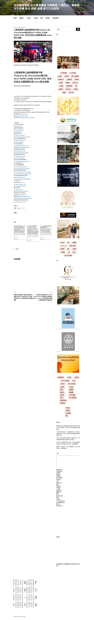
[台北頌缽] (68, 341)
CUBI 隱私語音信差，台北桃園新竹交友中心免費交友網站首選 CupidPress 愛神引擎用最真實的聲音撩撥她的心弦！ (68, 433)
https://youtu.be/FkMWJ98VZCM (22, 86)
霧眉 (42, 18)
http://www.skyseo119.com (19, 140)
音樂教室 (58, 472)
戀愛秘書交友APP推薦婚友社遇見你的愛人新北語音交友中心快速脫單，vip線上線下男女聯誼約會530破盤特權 (68, 427)
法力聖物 (29, 18)
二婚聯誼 (74, 248)
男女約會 (63, 383)
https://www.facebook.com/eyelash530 (22, 178)
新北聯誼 (68, 407)
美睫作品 (62, 395)
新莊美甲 (62, 392)
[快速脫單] (68, 229)
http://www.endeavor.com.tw (20, 185)
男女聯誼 (69, 377)
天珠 (69, 252)
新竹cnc (58, 504)
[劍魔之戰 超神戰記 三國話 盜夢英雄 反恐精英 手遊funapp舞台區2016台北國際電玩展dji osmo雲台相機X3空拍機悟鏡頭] (20, 232)
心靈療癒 (74, 242)
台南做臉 (61, 85)
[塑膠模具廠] (68, 176)
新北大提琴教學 (72, 397)
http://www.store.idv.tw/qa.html (20, 166)
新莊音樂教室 (55, 18)
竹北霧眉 (36, 18)
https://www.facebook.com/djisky (27, 117)
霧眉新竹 (22, 18)
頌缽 (76, 85)
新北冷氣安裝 (59, 477)
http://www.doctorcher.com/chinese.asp (22, 171)
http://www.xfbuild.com (19, 129)
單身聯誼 (62, 248)
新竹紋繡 (71, 564)
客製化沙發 (75, 82)
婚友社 (74, 252)
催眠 (67, 415)
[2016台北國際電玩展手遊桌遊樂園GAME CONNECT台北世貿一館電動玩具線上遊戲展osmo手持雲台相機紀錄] (46, 232)
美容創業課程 (69, 85)
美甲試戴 (76, 89)
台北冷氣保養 (73, 72)
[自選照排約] (68, 154)
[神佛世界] (68, 106)
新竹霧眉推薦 (66, 564)
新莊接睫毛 (62, 403)
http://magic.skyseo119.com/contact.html (23, 198)
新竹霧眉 (47, 18)
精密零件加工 (59, 469)
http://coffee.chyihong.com (19, 177)
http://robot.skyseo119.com (22, 115)
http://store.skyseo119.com (20, 156)
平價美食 (68, 410)
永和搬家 (61, 82)
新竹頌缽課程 (64, 72)
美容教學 (77, 79)
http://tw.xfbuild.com (18, 131)
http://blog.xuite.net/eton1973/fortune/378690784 (26, 65)
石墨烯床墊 (69, 79)
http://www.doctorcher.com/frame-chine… (23, 173)
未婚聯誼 (63, 252)
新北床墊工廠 (59, 495)
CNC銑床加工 (59, 471)
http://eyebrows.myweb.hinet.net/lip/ (21, 147)
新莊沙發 (58, 479)
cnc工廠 (58, 489)
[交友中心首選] (68, 273)
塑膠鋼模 (71, 389)
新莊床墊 (58, 476)
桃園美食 (68, 82)
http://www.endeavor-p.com (20, 184)
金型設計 (58, 486)
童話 (68, 248)
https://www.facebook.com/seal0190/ (22, 136)
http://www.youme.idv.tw (19, 157)
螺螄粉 (64, 92)
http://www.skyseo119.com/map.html (22, 168)
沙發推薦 (71, 387)
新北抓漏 (58, 487)
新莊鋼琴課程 (61, 377)
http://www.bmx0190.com (19, 135)
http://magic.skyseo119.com (24, 196)
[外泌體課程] (68, 62)
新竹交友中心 (59, 505)
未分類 (17, 248)
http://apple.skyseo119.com (20, 201)
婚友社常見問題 (68, 255)
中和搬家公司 (61, 79)
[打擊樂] (68, 120)
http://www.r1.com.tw (18, 189)
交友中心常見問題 (65, 380)
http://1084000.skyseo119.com (20, 194)
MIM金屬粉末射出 (60, 502)
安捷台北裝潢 (72, 245)
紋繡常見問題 (63, 400)
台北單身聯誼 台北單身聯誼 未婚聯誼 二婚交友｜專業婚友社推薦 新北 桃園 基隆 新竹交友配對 (46, 6)
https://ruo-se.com (18, 126)
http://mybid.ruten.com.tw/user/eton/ (22, 161)
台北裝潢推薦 (72, 395)
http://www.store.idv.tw (19, 142)
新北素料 (58, 499)
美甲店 (61, 397)
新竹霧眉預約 (59, 564)
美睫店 (61, 389)
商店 (68, 242)
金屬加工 (58, 474)
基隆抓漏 (61, 89)
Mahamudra (64, 245)
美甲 (57, 494)
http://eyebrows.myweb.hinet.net (21, 145)
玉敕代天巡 (71, 92)
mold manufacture (60, 500)
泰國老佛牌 (58, 491)
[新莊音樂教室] (68, 295)
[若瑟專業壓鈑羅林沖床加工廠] (68, 215)
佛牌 (57, 484)
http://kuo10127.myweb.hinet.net (21, 191)
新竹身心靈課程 (75, 76)
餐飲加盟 (67, 76)
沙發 (57, 481)
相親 (57, 497)
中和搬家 (60, 76)
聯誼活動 (77, 377)
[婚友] (68, 199)
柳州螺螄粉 (68, 413)
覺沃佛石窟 (68, 89)
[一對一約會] (68, 134)
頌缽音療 (62, 387)
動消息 (15, 18)
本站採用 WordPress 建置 (19, 616)
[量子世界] (68, 363)
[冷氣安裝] (68, 317)
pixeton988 (22, 27)
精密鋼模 (71, 392)
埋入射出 (62, 242)
